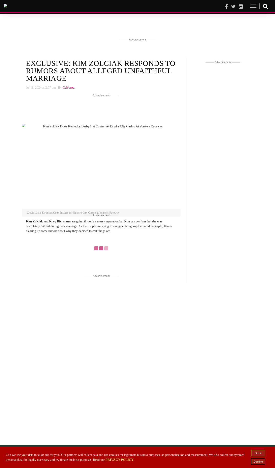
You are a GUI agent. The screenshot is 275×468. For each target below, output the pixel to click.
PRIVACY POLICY (119, 459)
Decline (258, 461)
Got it (258, 453)
